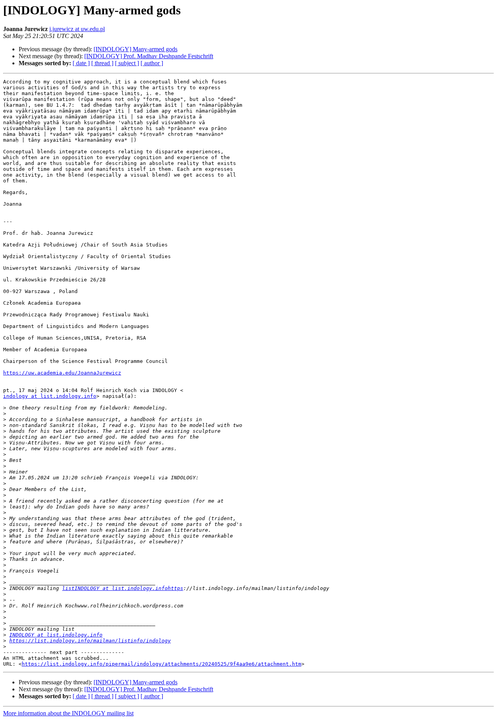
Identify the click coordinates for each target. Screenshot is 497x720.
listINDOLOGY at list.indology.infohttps (122, 588)
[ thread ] (102, 63)
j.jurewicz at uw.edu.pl (77, 29)
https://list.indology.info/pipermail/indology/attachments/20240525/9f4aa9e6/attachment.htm (161, 664)
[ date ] (81, 63)
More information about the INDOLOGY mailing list (68, 713)
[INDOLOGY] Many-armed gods (135, 49)
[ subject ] (127, 63)
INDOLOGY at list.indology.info (56, 635)
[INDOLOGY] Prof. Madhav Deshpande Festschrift (148, 56)
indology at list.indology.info (49, 396)
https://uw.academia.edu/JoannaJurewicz (62, 373)
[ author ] (152, 63)
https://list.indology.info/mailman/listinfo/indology (90, 641)
